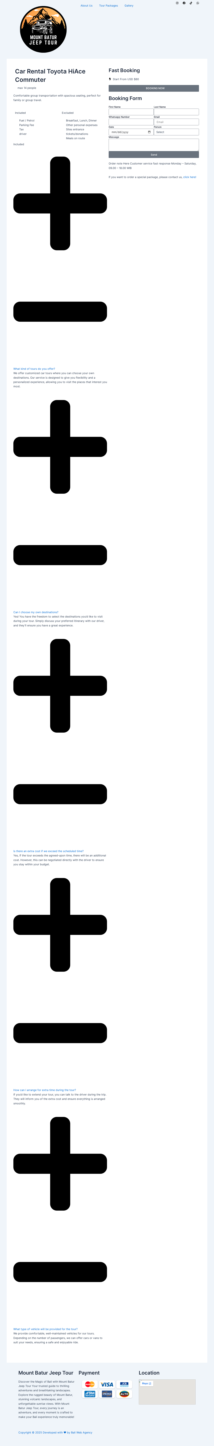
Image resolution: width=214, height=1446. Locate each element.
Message (114, 137)
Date (111, 126)
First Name (115, 106)
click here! (189, 177)
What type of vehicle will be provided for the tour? (45, 1329)
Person (158, 126)
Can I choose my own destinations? (35, 612)
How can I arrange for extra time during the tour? (44, 1090)
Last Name (160, 106)
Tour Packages (108, 5)
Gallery (129, 5)
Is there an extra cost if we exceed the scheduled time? (48, 851)
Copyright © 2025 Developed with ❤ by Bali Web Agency (55, 1432)
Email (156, 116)
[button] (60, 260)
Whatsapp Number (119, 116)
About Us (86, 5)
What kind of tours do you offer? (34, 368)
